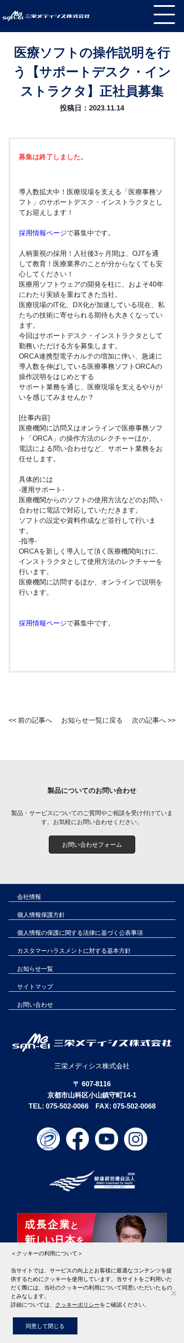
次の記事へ (149, 720)
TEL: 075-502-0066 (59, 1106)
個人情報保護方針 (41, 914)
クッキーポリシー (77, 1304)
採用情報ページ (43, 233)
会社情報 (29, 896)
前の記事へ (35, 720)
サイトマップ (35, 986)
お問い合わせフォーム (92, 844)
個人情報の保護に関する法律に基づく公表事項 (80, 932)
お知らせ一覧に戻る (92, 720)
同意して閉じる (45, 1325)
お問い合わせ (35, 1004)
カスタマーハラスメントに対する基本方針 (74, 950)
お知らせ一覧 (35, 968)
